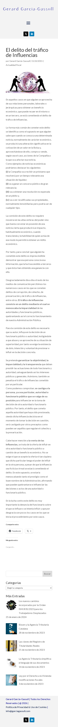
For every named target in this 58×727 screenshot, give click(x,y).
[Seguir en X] (25, 34)
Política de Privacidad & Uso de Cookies (26, 707)
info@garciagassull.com (18, 711)
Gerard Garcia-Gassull (19, 61)
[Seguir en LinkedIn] (31, 34)
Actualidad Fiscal (13, 65)
